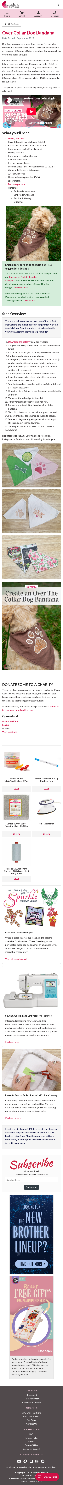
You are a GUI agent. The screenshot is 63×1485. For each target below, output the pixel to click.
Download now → (22, 287)
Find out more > (13, 1041)
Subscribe (31, 1187)
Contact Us (31, 1423)
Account (38, 16)
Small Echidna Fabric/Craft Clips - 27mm (16, 779)
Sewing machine (16, 138)
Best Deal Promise (31, 1416)
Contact (55, 16)
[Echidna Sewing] (10, 4)
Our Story (31, 1420)
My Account (31, 1395)
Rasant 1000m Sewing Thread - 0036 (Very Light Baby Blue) (16, 871)
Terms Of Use (31, 1445)
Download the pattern (19, 341)
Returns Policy (31, 1438)
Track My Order (31, 1398)
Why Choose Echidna (31, 1412)
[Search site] (58, 4)
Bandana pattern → (18, 184)
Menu (7, 16)
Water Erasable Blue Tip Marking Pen (46, 779)
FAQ (31, 1434)
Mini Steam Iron (46, 823)
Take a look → (30, 300)
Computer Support (31, 1449)
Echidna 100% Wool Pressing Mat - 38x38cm (16, 824)
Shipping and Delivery (31, 1402)
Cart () (21, 16)
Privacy (31, 1441)
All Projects (13, 24)
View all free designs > (16, 958)
